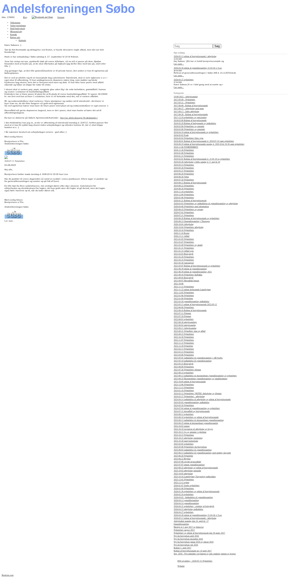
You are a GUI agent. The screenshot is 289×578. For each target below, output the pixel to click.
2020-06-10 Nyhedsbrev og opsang (188, 209)
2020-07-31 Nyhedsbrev (184, 215)
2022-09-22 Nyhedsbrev (184, 333)
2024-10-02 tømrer (182, 425)
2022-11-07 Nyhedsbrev (184, 339)
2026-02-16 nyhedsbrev (184, 494)
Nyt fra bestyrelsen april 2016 (186, 535)
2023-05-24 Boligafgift (183, 363)
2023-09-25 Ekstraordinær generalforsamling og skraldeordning (200, 378)
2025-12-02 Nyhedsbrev (184, 479)
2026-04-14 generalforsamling (186, 503)
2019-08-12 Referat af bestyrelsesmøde (190, 182)
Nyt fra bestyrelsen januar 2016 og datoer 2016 (193, 541)
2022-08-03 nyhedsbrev (184, 319)
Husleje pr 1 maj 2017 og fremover (189, 526)
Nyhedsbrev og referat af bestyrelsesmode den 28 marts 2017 (199, 532)
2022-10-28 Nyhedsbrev (184, 336)
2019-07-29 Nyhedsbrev (184, 179)
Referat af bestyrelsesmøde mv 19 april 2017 (193, 550)
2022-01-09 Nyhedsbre (183, 298)
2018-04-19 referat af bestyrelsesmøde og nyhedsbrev (196, 132)
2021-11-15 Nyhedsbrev (184, 286)
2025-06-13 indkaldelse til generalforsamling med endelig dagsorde (202, 452)
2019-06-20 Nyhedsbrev (184, 173)
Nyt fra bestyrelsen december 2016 (188, 538)
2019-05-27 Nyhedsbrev (184, 170)
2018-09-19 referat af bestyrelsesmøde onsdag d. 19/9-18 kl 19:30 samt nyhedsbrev (209, 143)
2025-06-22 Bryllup (182, 458)
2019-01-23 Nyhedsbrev (184, 155)
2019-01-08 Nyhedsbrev (184, 152)
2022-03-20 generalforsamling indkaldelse (191, 301)
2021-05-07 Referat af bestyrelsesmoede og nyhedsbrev (197, 265)
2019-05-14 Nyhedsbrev (184, 164)
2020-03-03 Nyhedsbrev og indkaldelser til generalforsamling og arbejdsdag (206, 203)
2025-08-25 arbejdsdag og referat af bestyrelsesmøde (196, 467)
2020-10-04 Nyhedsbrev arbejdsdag (189, 227)
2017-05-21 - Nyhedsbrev (184, 102)
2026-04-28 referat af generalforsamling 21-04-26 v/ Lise (198, 67)
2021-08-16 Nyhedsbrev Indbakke (188, 274)
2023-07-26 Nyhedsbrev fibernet (187, 369)
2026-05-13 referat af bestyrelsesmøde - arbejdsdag (195, 518)
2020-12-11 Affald (181, 236)
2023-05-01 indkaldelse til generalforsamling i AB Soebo (198, 357)
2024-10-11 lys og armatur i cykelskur (190, 431)
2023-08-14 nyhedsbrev (184, 372)
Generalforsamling (181, 523)
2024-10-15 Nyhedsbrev (184, 434)
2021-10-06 (178, 283)
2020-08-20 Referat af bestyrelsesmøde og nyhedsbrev (196, 218)
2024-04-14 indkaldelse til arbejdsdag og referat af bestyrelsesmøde (202, 399)
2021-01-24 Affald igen (184, 250)
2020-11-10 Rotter (181, 233)
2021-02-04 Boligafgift (183, 253)
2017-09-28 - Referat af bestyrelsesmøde (191, 114)
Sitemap (60, 17)
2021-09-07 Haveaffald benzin (186, 280)
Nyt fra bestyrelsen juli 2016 (186, 544)
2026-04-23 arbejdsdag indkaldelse (188, 509)
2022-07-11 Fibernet (182, 313)
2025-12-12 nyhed (181, 482)
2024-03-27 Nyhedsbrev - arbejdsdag (189, 396)
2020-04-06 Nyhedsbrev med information (191, 206)
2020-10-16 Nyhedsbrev (184, 230)
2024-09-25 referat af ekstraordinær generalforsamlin (196, 423)
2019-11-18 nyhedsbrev (184, 191)
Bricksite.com (8, 575)
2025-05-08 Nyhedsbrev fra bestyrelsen (190, 446)
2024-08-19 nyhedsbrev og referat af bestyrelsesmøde (196, 417)
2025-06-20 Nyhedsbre (183, 455)
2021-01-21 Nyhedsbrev (184, 247)
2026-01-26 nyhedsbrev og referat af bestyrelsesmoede (196, 491)
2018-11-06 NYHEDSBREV (186, 146)
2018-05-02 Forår (181, 135)
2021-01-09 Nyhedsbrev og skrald (188, 244)
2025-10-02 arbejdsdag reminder (187, 470)
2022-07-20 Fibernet (182, 316)
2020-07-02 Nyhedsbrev (184, 212)
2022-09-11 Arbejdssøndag (185, 328)
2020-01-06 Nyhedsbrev (184, 197)
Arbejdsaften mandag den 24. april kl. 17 (191, 520)
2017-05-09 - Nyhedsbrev (184, 99)
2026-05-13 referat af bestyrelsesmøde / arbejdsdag (195, 56)
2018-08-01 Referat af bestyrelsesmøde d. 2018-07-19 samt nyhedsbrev (204, 141)
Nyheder (181, 565)
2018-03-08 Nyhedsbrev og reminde (189, 126)
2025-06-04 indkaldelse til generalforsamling (193, 449)
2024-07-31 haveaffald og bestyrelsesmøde (192, 411)
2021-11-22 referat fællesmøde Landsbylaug (192, 289)
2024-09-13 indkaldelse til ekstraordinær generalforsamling (199, 420)
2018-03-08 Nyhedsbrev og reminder (189, 129)
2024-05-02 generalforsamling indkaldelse (191, 402)
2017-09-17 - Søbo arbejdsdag (186, 111)
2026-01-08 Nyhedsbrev (184, 488)
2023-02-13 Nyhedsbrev (184, 348)
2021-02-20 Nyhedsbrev (184, 256)
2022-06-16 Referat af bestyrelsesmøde (190, 310)
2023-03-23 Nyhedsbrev (184, 351)
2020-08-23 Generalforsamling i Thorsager (192, 221)
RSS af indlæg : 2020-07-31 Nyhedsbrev (195, 560)
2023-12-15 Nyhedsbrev (184, 387)
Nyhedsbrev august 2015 (184, 529)
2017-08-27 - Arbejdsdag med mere (189, 108)
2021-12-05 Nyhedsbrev (184, 292)
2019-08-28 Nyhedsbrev (184, 188)
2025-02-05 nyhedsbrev (184, 443)
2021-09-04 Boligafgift (183, 277)
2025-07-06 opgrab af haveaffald (187, 461)
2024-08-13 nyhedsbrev (184, 414)
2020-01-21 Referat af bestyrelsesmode (190, 200)
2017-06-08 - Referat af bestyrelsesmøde (191, 105)
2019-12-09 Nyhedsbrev (184, 194)
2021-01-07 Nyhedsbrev (184, 241)
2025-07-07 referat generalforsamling (189, 464)
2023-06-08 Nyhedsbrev (184, 366)
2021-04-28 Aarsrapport (184, 262)
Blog (25, 17)
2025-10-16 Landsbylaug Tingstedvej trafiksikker (195, 476)
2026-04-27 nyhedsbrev (184, 79)
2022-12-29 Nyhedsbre (183, 345)
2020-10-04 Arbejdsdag (184, 224)
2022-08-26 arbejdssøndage (185, 322)
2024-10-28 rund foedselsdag (186, 440)
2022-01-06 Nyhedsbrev (184, 295)
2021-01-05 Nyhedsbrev (184, 238)
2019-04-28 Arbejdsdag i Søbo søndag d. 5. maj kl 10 (197, 161)
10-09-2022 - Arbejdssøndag (186, 96)
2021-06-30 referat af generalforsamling (190, 268)
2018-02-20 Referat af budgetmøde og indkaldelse (195, 123)
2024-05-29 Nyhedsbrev (184, 405)
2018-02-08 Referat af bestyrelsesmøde (190, 120)
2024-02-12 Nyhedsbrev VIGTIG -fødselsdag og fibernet (198, 393)
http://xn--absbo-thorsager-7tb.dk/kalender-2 (79, 117)
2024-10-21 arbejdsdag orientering (188, 437)
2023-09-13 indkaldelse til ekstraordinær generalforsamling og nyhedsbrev (205, 375)
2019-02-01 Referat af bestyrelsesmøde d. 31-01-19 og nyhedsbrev (202, 158)
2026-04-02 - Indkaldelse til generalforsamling (193, 497)
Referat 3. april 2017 (182, 547)
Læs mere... (9, 220)
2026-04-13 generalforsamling (186, 500)
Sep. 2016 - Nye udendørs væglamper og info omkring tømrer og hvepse (205, 553)
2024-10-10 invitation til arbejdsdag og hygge (193, 428)
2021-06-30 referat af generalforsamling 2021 (193, 271)
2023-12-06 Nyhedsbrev (184, 384)
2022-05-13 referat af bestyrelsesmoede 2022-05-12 (195, 304)
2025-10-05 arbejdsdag (183, 473)
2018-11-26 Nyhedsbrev (184, 149)
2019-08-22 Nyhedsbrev (184, 185)
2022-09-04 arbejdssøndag (185, 325)
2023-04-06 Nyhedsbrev (184, 354)
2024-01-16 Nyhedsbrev (184, 390)
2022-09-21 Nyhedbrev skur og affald (189, 330)
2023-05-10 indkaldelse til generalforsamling (193, 360)
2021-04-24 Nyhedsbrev (184, 259)
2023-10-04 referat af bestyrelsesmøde (190, 381)
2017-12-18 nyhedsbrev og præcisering (190, 117)
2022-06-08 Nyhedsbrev (184, 307)
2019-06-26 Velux (181, 176)
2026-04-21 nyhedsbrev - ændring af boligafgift (194, 506)
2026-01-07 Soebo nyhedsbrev (187, 485)
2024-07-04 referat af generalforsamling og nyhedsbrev (197, 408)
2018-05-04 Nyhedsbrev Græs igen (188, 138)
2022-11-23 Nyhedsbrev (184, 342)
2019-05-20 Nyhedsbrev (184, 167)
